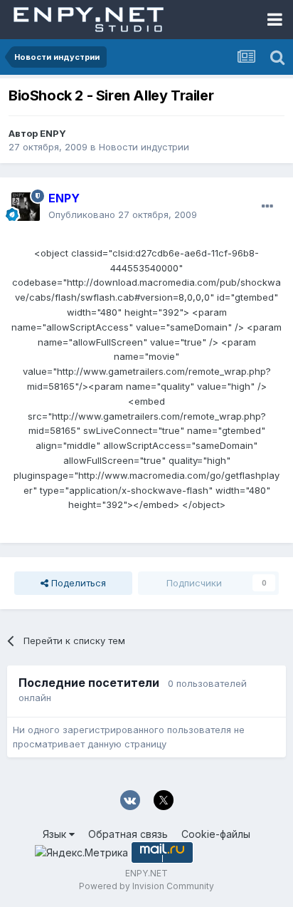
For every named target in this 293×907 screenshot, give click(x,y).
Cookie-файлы (215, 834)
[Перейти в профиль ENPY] (25, 206)
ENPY (53, 133)
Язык (56, 834)
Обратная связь (128, 834)
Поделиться (77, 583)
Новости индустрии (144, 146)
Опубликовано (122, 214)
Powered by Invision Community (146, 886)
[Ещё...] (267, 206)
